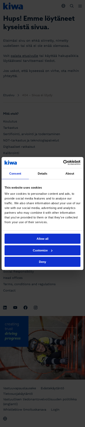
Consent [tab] (15, 173)
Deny (42, 261)
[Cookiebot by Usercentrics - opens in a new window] (63, 162)
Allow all (42, 238)
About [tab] (69, 173)
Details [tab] (42, 173)
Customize (40, 250)
